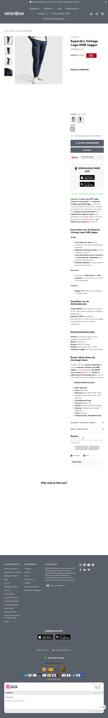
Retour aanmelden (10, 569)
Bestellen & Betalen (11, 576)
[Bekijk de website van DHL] (51, 669)
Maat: (73, 125)
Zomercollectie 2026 (61, 13)
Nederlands (41, 650)
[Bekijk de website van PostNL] (44, 669)
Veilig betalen (9, 608)
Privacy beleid (9, 594)
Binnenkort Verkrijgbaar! (54, 19)
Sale (59, 8)
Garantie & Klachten (11, 587)
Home (6, 31)
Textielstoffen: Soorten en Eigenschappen (12, 616)
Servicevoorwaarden (11, 598)
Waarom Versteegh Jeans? (83, 423)
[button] (80, 76)
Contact (7, 583)
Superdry (75, 37)
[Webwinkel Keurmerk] (87, 157)
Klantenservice (72, 8)
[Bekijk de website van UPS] (63, 669)
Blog (5, 579)
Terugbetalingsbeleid (11, 601)
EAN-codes (77, 462)
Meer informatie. (75, 442)
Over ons (7, 590)
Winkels (42, 13)
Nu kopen (87, 150)
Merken (48, 8)
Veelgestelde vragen (11, 605)
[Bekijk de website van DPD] (57, 669)
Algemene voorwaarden (12, 572)
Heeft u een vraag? (80, 429)
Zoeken (6, 621)
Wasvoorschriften (10, 612)
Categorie (34, 8)
